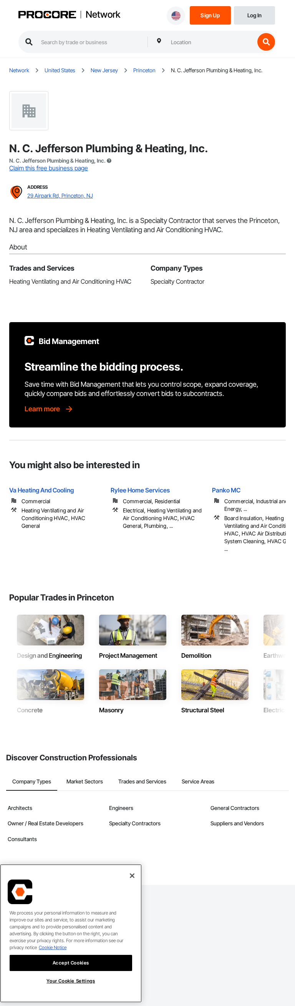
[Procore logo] (47, 15)
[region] (71, 933)
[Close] (132, 875)
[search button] (266, 42)
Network (103, 14)
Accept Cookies (71, 963)
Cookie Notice (52, 947)
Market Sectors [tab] (84, 781)
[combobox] (211, 42)
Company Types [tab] (31, 781)
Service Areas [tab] (198, 781)
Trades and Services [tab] (142, 781)
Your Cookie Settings (70, 981)
